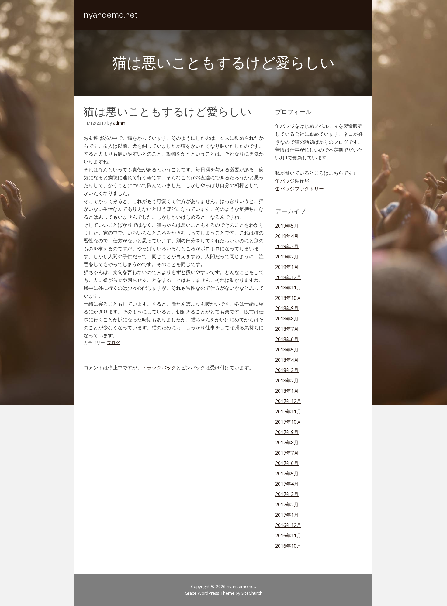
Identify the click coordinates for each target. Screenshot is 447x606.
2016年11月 (288, 535)
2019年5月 (287, 225)
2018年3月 (287, 370)
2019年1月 (287, 267)
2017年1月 (287, 515)
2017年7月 (287, 453)
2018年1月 (287, 391)
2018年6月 (287, 339)
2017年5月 (287, 473)
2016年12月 (288, 525)
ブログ (113, 342)
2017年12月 (288, 401)
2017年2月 (287, 504)
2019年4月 (287, 236)
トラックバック (159, 367)
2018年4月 (287, 360)
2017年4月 (287, 484)
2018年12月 (288, 277)
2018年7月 (287, 329)
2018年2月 (287, 380)
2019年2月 (287, 256)
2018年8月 (287, 318)
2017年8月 (287, 442)
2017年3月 (287, 494)
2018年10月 (288, 298)
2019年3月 (287, 246)
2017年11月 (288, 411)
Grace (190, 593)
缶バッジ (285, 180)
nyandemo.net (110, 14)
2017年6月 (287, 463)
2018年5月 (287, 349)
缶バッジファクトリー (299, 188)
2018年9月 (287, 308)
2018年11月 (288, 287)
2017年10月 (288, 422)
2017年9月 (287, 432)
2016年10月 (288, 546)
